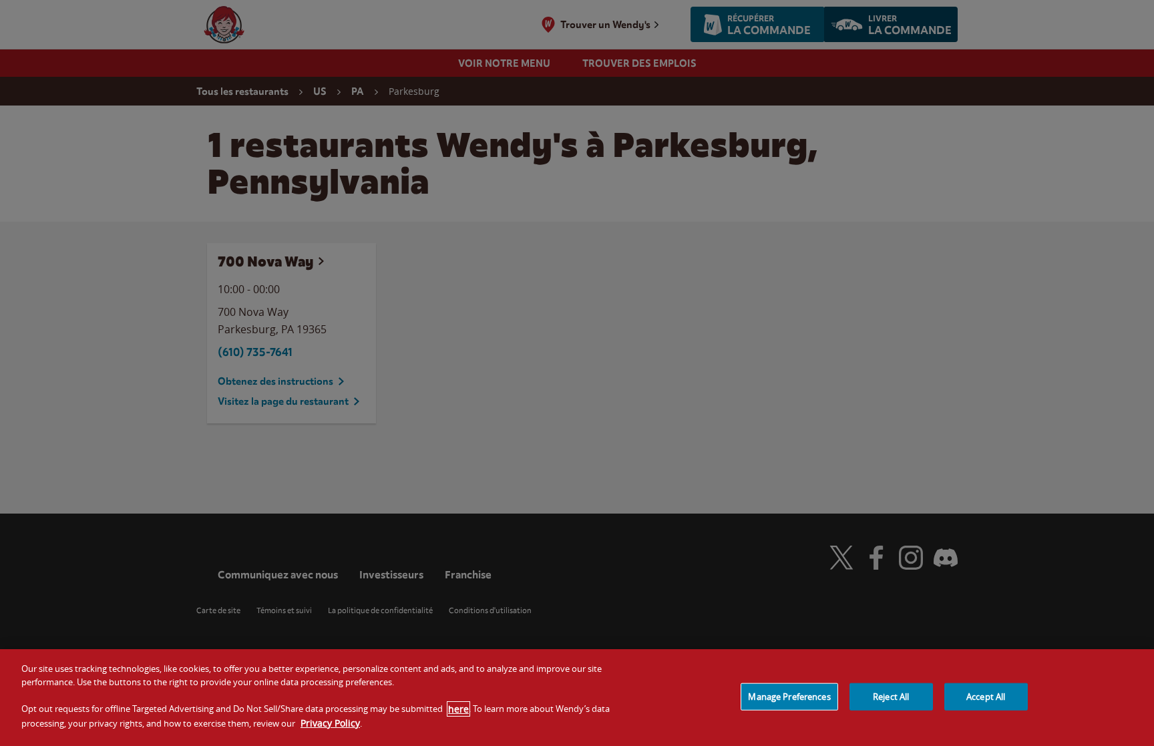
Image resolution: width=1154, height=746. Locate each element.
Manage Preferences (789, 696)
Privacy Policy (330, 723)
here (458, 709)
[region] (577, 697)
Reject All (891, 696)
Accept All (985, 696)
